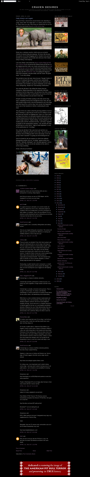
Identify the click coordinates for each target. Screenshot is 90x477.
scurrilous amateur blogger (26, 188)
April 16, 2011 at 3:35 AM (28, 409)
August (60, 214)
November (60, 207)
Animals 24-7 (60, 289)
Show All (72, 305)
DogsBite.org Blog (62, 297)
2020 (58, 182)
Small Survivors (24, 222)
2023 (58, 175)
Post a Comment (20, 448)
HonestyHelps (23, 317)
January (60, 276)
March (59, 271)
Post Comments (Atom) (29, 454)
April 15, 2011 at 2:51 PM (28, 236)
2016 (58, 191)
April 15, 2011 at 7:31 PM (28, 370)
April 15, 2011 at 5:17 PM (28, 313)
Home (34, 450)
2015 (58, 194)
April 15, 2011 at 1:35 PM (28, 200)
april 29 (22, 204)
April (59, 223)
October (60, 209)
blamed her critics (31, 71)
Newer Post (19, 450)
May (59, 220)
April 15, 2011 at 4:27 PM (28, 271)
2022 (58, 178)
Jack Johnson (61, 246)
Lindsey (22, 240)
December (60, 205)
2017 (58, 189)
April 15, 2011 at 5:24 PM (28, 341)
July (59, 216)
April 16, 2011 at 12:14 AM (29, 386)
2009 (58, 281)
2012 (58, 200)
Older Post (49, 450)
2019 (58, 184)
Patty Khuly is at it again (63, 239)
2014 (58, 196)
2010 (58, 279)
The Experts (60, 248)
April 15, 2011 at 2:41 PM (28, 218)
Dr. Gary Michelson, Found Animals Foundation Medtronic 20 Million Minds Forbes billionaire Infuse (64, 293)
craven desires (45, 7)
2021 (58, 180)
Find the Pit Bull (61, 229)
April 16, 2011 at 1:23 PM (28, 444)
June (59, 218)
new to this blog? (61, 237)
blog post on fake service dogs (36, 26)
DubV (21, 436)
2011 (58, 203)
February (60, 273)
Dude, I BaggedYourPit (26, 275)
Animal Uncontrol (61, 300)
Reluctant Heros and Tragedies (65, 258)
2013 (58, 198)
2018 (58, 187)
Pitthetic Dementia (62, 260)
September (61, 211)
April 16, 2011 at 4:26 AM (28, 432)
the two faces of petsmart (63, 231)
